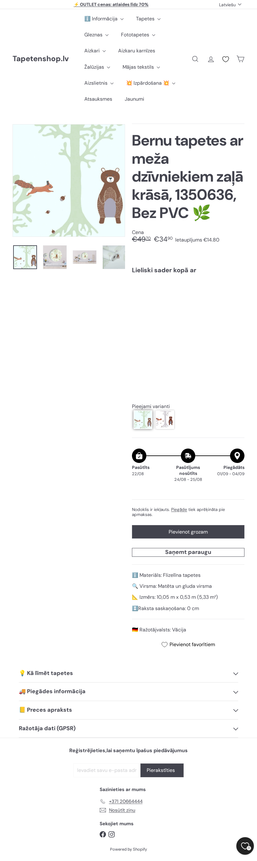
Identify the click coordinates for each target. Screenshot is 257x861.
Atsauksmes (98, 99)
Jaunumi (134, 99)
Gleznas (94, 34)
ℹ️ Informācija (101, 18)
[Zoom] (69, 181)
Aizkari (92, 50)
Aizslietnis (96, 83)
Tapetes (146, 18)
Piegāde (179, 509)
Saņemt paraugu (188, 552)
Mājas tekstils (139, 67)
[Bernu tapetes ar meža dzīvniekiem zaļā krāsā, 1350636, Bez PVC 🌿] (188, 308)
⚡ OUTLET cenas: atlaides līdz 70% (111, 4)
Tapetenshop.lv (41, 58)
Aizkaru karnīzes (136, 50)
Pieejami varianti (151, 406)
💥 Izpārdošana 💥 (148, 83)
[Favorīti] (226, 59)
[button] (143, 419)
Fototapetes (135, 34)
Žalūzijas (94, 67)
